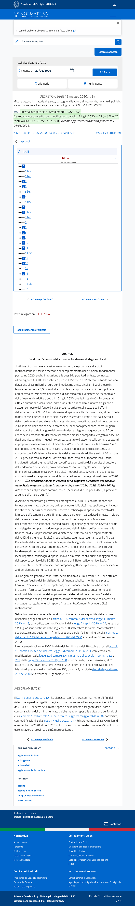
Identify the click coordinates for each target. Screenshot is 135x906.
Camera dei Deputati (23, 882)
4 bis (28, 201)
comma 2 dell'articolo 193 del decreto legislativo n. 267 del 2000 (66, 634)
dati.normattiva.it (56, 901)
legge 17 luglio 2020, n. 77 (59, 720)
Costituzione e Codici (78, 842)
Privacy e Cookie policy (26, 896)
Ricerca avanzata (108, 52)
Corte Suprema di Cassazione (82, 877)
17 (26, 288)
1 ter (28, 176)
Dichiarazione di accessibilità (29, 901)
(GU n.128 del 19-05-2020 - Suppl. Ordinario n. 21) (45, 132)
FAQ (73, 896)
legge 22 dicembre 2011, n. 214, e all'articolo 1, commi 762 (75, 655)
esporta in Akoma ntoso (29, 790)
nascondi (24, 141)
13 (26, 263)
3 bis (28, 191)
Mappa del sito (62, 896)
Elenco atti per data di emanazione (84, 846)
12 (26, 258)
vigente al (27, 70)
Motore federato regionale (81, 855)
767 (17, 660)
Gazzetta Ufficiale (76, 851)
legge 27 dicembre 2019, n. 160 (47, 660)
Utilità (71, 864)
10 (26, 242)
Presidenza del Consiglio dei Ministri (31, 877)
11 (26, 248)
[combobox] (67, 41)
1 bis (28, 171)
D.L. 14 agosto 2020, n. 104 (33, 697)
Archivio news (20, 842)
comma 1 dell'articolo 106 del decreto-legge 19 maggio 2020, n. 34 (62, 716)
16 (26, 278)
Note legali (46, 896)
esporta (21, 785)
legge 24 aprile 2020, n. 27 (90, 623)
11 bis (28, 253)
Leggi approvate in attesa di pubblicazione (88, 859)
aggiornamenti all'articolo (31, 330)
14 (26, 268)
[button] (71, 70)
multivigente (94, 83)
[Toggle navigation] (113, 14)
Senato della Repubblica (25, 886)
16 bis (28, 283)
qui (74, 30)
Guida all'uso (20, 851)
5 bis (28, 212)
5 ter (28, 217)
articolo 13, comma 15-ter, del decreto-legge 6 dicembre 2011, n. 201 (66, 648)
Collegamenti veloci (23, 855)
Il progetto (18, 846)
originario (43, 83)
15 (26, 273)
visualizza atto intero (109, 132)
